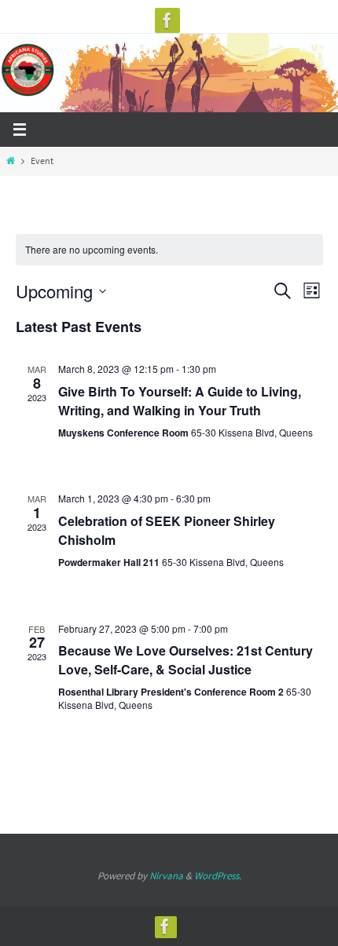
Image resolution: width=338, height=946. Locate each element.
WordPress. (217, 875)
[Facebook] (167, 20)
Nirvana (166, 875)
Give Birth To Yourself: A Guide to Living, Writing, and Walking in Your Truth (179, 400)
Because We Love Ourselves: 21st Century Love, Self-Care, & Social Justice (185, 659)
